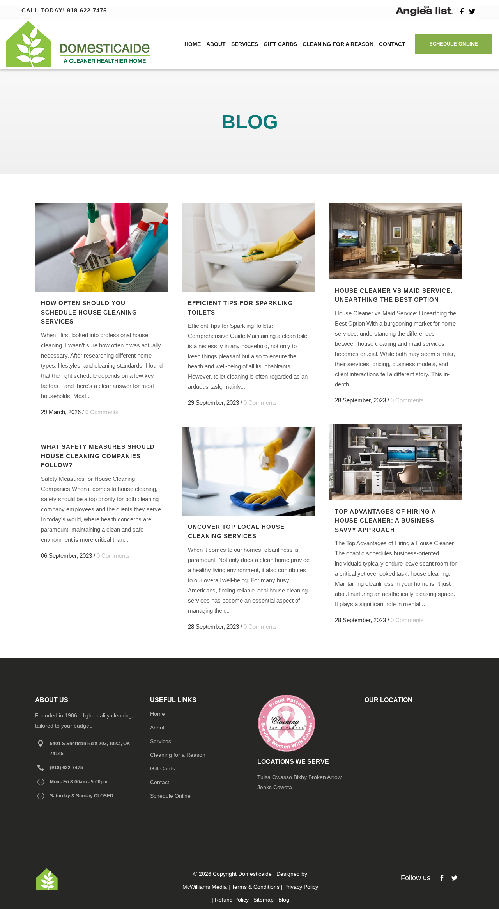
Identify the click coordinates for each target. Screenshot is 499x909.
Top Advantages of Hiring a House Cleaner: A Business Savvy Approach (385, 520)
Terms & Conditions (256, 887)
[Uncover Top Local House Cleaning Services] (248, 471)
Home (157, 714)
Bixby (300, 777)
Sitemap (263, 900)
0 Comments (102, 412)
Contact (159, 782)
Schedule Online (453, 44)
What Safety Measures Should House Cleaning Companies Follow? (98, 455)
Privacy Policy (301, 887)
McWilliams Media (204, 887)
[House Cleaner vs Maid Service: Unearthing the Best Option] (395, 241)
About (157, 727)
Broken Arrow (325, 777)
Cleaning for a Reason (177, 755)
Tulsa (264, 777)
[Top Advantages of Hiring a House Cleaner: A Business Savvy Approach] (395, 462)
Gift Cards (162, 768)
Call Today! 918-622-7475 (64, 10)
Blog (283, 900)
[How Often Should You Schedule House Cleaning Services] (101, 247)
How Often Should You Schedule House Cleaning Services (89, 312)
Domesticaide (255, 874)
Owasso (282, 777)
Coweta (282, 787)
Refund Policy (232, 900)
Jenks (264, 787)
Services (160, 741)
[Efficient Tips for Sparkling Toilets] (248, 247)
